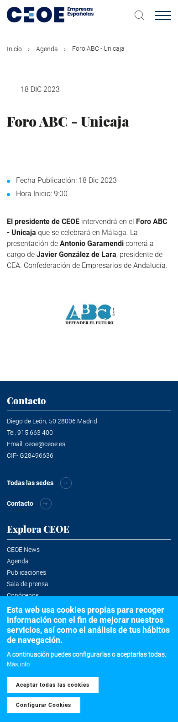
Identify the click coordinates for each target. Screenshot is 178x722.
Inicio (14, 49)
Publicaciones (26, 572)
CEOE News (23, 549)
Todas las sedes (30, 483)
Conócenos (23, 595)
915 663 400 (35, 432)
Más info (18, 664)
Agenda (47, 49)
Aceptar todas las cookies (52, 685)
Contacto (20, 503)
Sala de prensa (27, 584)
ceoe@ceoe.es (45, 444)
